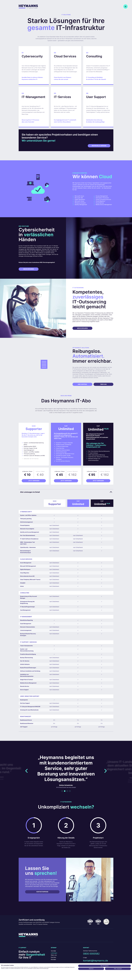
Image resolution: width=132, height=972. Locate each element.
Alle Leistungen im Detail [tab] (30, 492)
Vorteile (53, 951)
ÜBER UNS (103, 384)
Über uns (54, 955)
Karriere (53, 957)
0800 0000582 (91, 953)
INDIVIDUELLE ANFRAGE (99, 145)
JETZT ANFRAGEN (33, 480)
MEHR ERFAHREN (28, 269)
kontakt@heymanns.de (95, 960)
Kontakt (53, 959)
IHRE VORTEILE (82, 384)
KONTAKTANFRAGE (42, 891)
